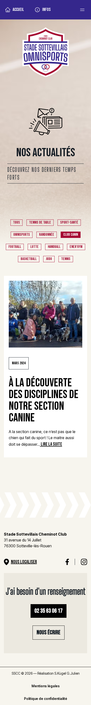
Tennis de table (40, 222)
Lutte (34, 246)
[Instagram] (84, 562)
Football (14, 246)
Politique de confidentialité (45, 698)
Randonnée (46, 234)
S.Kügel (60, 673)
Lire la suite (51, 444)
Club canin (70, 234)
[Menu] (82, 10)
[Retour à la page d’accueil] (45, 53)
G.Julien (73, 673)
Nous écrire (48, 632)
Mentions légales (46, 686)
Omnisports (21, 234)
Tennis (65, 259)
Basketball (29, 259)
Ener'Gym (76, 246)
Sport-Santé (69, 222)
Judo (49, 259)
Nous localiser (24, 562)
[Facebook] (67, 562)
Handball (54, 246)
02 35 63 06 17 (48, 610)
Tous (16, 222)
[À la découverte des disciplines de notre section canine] (46, 314)
